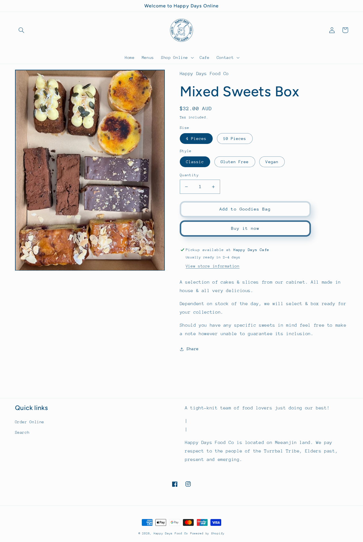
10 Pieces (234, 138)
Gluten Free (235, 162)
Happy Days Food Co (171, 533)
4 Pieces (196, 138)
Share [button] (193, 349)
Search (22, 432)
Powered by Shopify (207, 533)
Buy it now (245, 228)
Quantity (189, 175)
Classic (195, 162)
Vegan (271, 162)
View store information (213, 266)
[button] (21, 30)
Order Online (30, 422)
